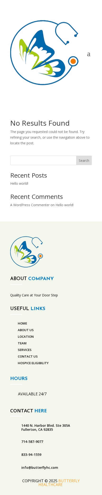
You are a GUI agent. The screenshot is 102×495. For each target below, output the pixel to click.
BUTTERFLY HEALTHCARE (59, 482)
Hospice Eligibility (33, 363)
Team (22, 343)
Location (26, 336)
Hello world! (19, 183)
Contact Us (28, 356)
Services (25, 350)
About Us (26, 330)
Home (22, 323)
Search (84, 160)
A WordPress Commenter (30, 205)
